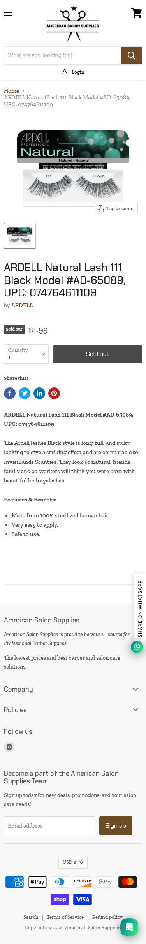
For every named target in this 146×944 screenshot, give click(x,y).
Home (11, 91)
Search (30, 917)
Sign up (116, 825)
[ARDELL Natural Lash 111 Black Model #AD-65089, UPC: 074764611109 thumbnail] (19, 235)
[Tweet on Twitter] (24, 393)
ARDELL (22, 305)
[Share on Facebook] (10, 393)
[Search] (131, 55)
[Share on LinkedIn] (39, 393)
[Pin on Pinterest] (54, 393)
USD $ (69, 862)
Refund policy (107, 917)
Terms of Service (65, 917)
